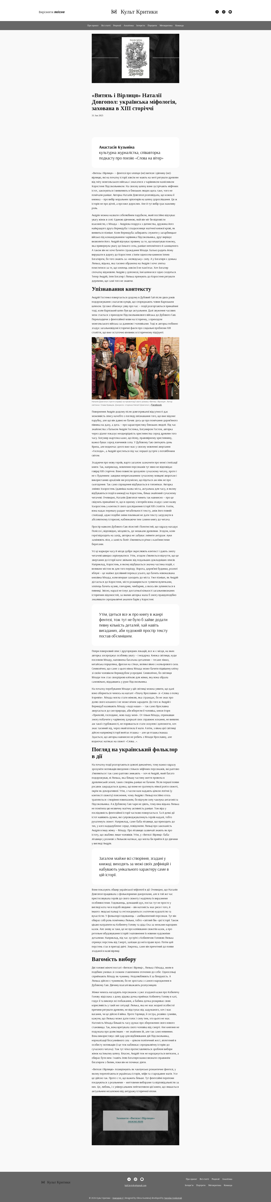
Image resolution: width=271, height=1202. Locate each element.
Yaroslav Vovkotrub (173, 1197)
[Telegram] (217, 12)
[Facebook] (230, 12)
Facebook (156, 404)
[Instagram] (223, 12)
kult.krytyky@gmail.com (135, 1185)
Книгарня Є (117, 1197)
